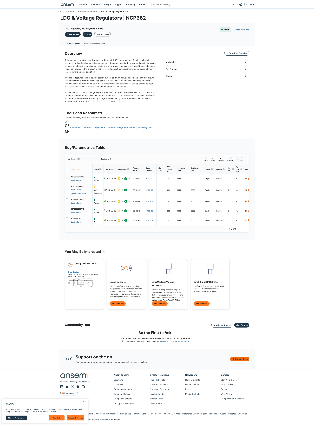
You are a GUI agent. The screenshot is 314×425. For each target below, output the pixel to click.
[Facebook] (78, 386)
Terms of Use (125, 413)
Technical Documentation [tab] (94, 43)
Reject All (56, 418)
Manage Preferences (16, 418)
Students (225, 389)
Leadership (119, 384)
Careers (225, 375)
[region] (45, 411)
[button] (234, 4)
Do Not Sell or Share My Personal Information (95, 413)
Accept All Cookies (75, 418)
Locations (118, 380)
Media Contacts (192, 394)
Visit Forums (242, 325)
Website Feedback (209, 413)
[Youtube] (67, 386)
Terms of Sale (139, 413)
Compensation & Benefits (232, 398)
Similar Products (78, 194)
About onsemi (121, 375)
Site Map (176, 413)
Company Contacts (123, 398)
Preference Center (190, 413)
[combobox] (191, 4)
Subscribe (242, 413)
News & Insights (192, 380)
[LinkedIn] (62, 386)
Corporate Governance (160, 389)
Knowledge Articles (222, 325)
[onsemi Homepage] (68, 4)
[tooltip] (213, 159)
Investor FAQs (156, 403)
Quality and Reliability (124, 403)
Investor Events (157, 394)
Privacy (166, 413)
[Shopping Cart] (246, 4)
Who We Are (226, 394)
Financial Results (157, 380)
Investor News (156, 398)
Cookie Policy (154, 413)
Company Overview (123, 389)
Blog (187, 389)
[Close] (84, 401)
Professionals (227, 384)
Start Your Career (229, 380)
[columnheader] (81, 169)
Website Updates (228, 413)
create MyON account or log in (174, 341)
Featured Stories (192, 384)
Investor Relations (159, 375)
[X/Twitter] (73, 386)
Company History (122, 394)
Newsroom (191, 375)
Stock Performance (159, 384)
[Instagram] (83, 386)
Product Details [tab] (73, 43)
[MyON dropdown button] (241, 4)
